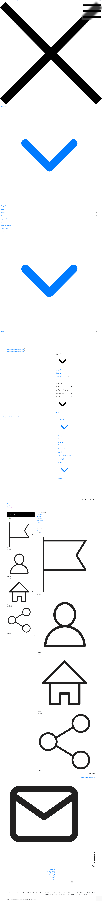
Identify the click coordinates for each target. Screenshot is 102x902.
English (3, 331)
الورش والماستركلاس (7, 225)
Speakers (9, 506)
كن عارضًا (4, 212)
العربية (3, 231)
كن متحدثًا (3, 209)
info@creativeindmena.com (88, 777)
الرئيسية (52, 869)
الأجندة (3, 222)
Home (8, 504)
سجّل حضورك (51, 871)
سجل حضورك (5, 218)
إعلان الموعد (4, 228)
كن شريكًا (3, 215)
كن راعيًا (3, 206)
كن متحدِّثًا (52, 873)
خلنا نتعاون (4, 106)
